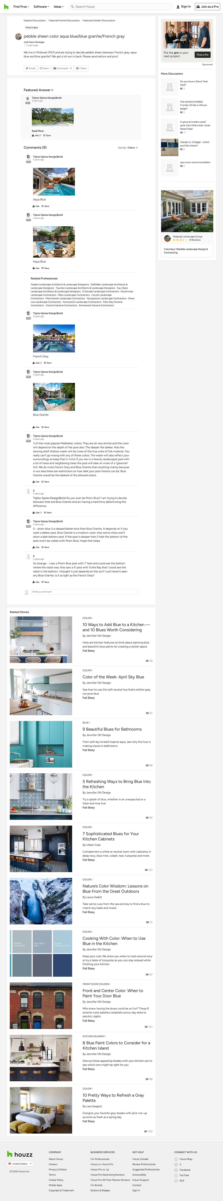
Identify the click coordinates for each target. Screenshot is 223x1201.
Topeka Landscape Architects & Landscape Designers (60, 284)
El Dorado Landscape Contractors (100, 291)
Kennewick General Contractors (96, 305)
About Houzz (56, 1159)
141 (150, 1026)
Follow (83, 68)
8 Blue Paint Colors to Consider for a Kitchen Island (116, 1045)
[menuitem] (21, 6)
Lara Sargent (94, 1106)
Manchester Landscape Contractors (65, 298)
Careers (53, 1164)
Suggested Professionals (146, 1169)
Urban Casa (93, 845)
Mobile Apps (55, 1185)
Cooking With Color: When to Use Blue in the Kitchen (114, 941)
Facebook (185, 1169)
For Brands (96, 1185)
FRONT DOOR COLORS (96, 984)
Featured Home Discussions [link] (64, 20)
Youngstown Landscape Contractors (106, 298)
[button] (84, 117)
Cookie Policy (56, 1180)
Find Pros (20, 7)
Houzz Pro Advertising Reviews (108, 1174)
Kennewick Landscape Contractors (82, 301)
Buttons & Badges (100, 1190)
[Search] (72, 6)
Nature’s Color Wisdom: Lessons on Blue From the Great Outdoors (115, 888)
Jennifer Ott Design (98, 635)
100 (150, 1131)
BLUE (86, 722)
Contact (136, 1185)
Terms (52, 1174)
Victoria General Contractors (61, 305)
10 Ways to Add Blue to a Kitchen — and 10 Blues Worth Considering (116, 627)
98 (151, 1079)
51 (151, 922)
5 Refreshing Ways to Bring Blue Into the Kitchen (117, 784)
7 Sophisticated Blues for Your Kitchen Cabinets (111, 836)
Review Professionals (144, 1164)
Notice (63, 1169)
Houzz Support (140, 1180)
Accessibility (139, 1174)
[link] (38, 130)
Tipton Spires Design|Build (49, 498)
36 (151, 660)
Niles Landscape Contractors (74, 294)
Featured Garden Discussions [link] (99, 20)
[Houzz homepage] (6, 6)
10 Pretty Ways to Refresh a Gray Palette (113, 1098)
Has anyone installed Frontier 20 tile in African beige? (193, 105)
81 (151, 713)
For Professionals (100, 1159)
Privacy (53, 1169)
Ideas (57, 7)
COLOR (87, 618)
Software (40, 7)
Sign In (136, 1190)
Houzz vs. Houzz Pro (102, 1164)
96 (151, 765)
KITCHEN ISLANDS (93, 1036)
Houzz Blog (186, 1159)
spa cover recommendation (195, 162)
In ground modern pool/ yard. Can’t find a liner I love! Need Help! (195, 125)
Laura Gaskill (94, 897)
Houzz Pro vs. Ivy (100, 1169)
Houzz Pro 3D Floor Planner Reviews (110, 1180)
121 (151, 870)
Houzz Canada (140, 1159)
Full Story (89, 650)
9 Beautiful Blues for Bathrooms (112, 729)
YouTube (184, 1175)
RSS (182, 1180)
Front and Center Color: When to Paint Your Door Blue (113, 993)
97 (151, 974)
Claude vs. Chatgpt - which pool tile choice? (194, 144)
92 (151, 817)
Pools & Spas (32, 27)
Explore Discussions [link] (35, 20)
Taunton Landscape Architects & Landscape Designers (85, 288)
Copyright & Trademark (61, 1190)
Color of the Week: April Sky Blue (113, 676)
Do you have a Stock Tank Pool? (194, 83)
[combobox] (120, 6)
